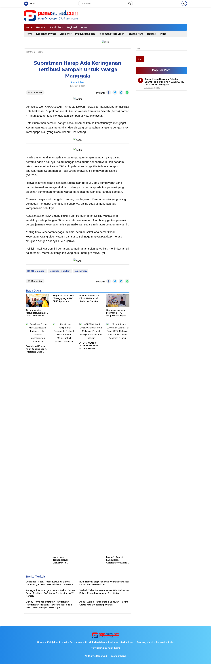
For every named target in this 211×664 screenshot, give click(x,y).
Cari (138, 48)
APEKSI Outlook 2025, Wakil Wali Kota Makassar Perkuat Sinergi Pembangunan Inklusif (88, 345)
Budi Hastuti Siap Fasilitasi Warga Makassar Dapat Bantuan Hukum (104, 583)
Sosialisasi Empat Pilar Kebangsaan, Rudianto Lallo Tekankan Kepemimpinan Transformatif (36, 349)
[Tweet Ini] (114, 92)
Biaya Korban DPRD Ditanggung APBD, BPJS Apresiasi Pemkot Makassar (64, 298)
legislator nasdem (60, 271)
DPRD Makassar (36, 271)
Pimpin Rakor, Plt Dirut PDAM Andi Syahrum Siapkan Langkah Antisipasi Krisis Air (90, 298)
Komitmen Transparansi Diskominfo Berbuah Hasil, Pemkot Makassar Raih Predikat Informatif (63, 560)
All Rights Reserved (96, 656)
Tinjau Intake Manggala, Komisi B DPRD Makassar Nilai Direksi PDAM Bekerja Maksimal (37, 313)
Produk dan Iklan (85, 33)
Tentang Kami (135, 33)
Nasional (41, 27)
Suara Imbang (118, 656)
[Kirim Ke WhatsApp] (127, 92)
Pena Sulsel (77, 82)
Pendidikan (56, 27)
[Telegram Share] (121, 92)
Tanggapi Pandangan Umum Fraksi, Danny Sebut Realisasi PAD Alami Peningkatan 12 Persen (50, 593)
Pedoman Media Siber (111, 33)
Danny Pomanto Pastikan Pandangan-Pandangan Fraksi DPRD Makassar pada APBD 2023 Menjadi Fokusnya (49, 604)
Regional (72, 27)
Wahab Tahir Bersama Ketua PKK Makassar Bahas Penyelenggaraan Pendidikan (104, 592)
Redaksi (151, 33)
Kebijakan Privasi (46, 33)
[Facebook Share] (108, 92)
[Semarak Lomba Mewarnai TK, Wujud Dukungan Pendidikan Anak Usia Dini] (117, 300)
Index (84, 27)
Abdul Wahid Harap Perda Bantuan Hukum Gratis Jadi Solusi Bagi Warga (103, 603)
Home (29, 27)
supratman (80, 271)
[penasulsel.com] (51, 15)
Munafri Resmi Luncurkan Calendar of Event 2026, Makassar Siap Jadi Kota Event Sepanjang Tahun (116, 560)
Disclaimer (65, 33)
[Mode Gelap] (184, 3)
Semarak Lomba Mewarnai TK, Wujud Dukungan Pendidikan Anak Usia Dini (116, 313)
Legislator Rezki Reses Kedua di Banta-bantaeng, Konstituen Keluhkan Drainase (49, 583)
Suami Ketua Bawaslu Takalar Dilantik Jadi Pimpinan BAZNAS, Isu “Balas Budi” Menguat (164, 82)
